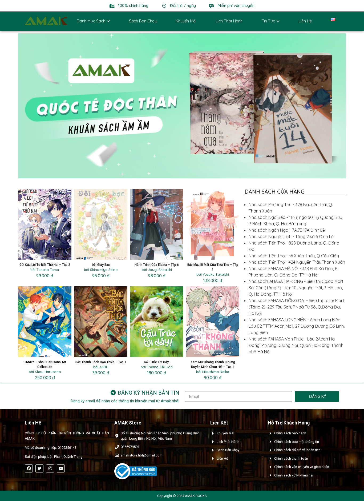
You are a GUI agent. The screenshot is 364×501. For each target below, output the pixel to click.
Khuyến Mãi (186, 20)
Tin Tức (268, 20)
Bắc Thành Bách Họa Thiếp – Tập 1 (100, 362)
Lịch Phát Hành (229, 20)
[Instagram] (50, 468)
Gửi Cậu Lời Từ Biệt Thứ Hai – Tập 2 (44, 265)
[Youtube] (61, 468)
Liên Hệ (305, 20)
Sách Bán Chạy (143, 20)
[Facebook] (29, 468)
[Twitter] (39, 468)
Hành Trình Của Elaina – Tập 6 (157, 265)
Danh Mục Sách (91, 20)
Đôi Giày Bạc (101, 265)
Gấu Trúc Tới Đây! (156, 362)
